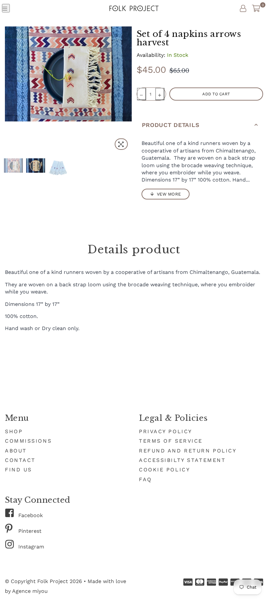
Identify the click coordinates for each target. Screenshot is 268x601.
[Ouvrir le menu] (6, 8)
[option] (68, 73)
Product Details (171, 124)
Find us (18, 470)
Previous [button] (10, 90)
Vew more (168, 194)
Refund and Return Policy (187, 451)
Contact (20, 460)
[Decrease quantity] (141, 94)
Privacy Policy (165, 431)
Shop (14, 431)
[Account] (243, 8)
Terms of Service (171, 441)
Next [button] (126, 90)
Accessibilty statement (182, 460)
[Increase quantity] (159, 94)
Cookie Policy (164, 470)
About (16, 451)
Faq (145, 479)
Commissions (28, 441)
